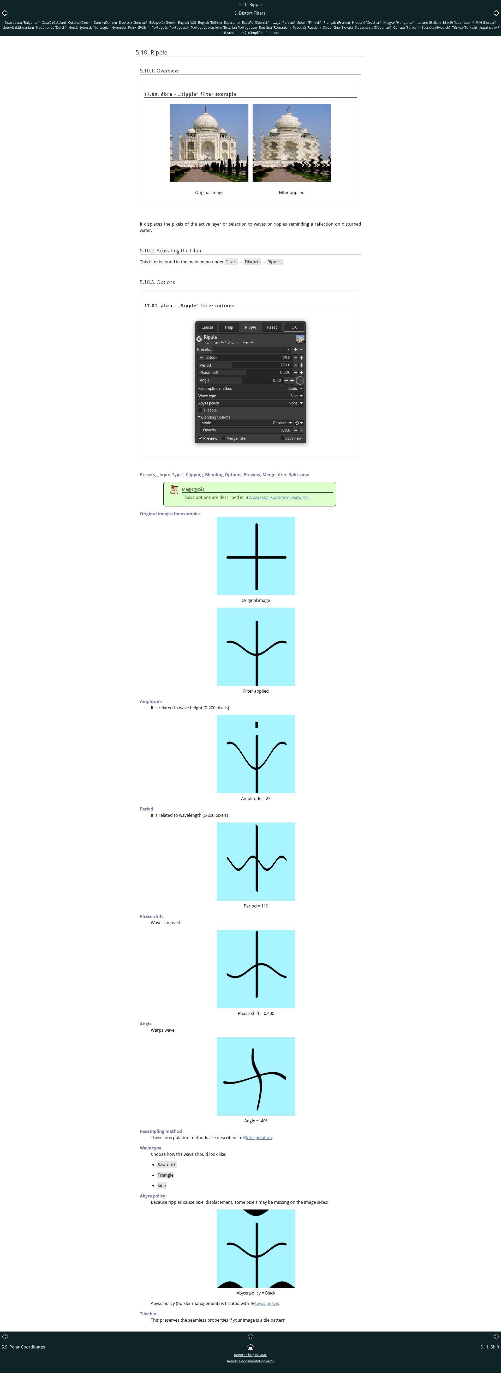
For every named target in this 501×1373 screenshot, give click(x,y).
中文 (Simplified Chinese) (260, 32)
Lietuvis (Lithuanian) (18, 27)
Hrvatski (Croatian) (366, 22)
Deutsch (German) (133, 22)
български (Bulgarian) (22, 22)
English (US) (187, 22)
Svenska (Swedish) (436, 27)
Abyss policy (266, 1303)
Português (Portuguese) (170, 27)
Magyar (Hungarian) (398, 22)
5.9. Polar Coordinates (23, 1347)
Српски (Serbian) (406, 27)
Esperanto (232, 22)
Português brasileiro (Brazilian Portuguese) (224, 27)
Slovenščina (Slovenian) (373, 27)
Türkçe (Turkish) (464, 27)
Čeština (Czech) (80, 22)
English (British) (210, 22)
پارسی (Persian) (283, 22)
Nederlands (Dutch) (51, 27)
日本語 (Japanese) (456, 22)
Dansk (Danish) (105, 22)
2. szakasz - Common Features (278, 497)
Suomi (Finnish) (309, 22)
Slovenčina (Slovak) (338, 27)
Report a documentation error (250, 1361)
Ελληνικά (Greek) (162, 22)
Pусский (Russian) (307, 27)
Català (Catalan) (54, 22)
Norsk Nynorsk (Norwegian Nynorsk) (97, 27)
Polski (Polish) (139, 27)
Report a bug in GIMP (250, 1354)
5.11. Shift (489, 1347)
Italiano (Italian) (428, 22)
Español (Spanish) (255, 22)
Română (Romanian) (275, 27)
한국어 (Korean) (484, 22)
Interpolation (259, 1137)
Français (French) (337, 22)
